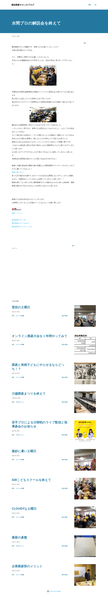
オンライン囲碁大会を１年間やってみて (39, 336)
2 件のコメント (20, 402)
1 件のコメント (20, 435)
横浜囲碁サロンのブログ (22, 4)
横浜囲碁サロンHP (19, 220)
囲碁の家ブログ (18, 172)
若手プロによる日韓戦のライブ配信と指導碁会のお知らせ (39, 424)
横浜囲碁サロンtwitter (20, 223)
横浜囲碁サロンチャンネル (22, 226)
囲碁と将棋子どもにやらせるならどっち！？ (38, 367)
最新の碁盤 (19, 537)
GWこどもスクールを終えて (31, 480)
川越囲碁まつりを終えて (29, 393)
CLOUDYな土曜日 (24, 508)
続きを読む (65, 315)
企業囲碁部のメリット (27, 566)
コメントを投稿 (20, 315)
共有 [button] (85, 43)
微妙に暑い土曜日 (24, 451)
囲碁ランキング (17, 213)
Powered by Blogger (55, 591)
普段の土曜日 (21, 307)
